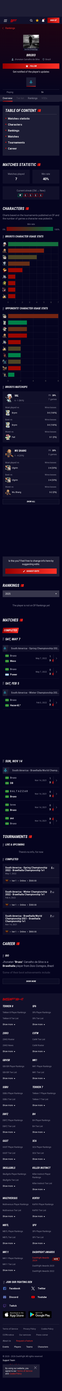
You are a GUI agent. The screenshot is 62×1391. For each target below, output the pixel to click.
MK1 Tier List (38, 1072)
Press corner (42, 1335)
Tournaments (16, 142)
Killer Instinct (41, 1167)
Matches (13, 136)
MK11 (6, 1252)
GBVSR (6, 1060)
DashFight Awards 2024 (40, 1259)
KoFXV (36, 1198)
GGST (5, 1140)
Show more (8, 1024)
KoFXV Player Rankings (43, 1204)
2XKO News (8, 1045)
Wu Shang (20, 450)
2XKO (5, 1033)
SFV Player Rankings (41, 1231)
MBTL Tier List (9, 1237)
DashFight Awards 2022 (43, 1271)
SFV (34, 1225)
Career (12, 148)
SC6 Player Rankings (41, 1147)
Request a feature (24, 1341)
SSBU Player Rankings (13, 1093)
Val (17, 395)
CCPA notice (8, 1335)
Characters (15, 124)
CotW (35, 1033)
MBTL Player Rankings (13, 1231)
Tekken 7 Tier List (40, 1099)
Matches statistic (19, 118)
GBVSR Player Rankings (13, 1066)
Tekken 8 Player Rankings (14, 1012)
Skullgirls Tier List (11, 1180)
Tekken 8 (8, 1006)
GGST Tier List (9, 1153)
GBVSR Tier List (10, 1072)
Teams (29, 1347)
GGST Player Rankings (13, 1147)
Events (6, 1347)
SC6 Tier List (38, 1153)
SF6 (34, 1006)
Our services (25, 1335)
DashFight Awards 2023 (43, 1266)
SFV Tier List (38, 1237)
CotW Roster (38, 1045)
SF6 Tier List (37, 1018)
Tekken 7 (37, 1087)
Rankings (13, 130)
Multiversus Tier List (12, 1210)
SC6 (34, 1140)
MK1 (34, 1060)
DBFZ (5, 1114)
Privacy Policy (29, 1329)
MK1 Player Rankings (42, 1066)
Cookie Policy (47, 1329)
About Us (7, 1341)
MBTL (6, 1225)
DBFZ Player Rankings (13, 1120)
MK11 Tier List (9, 1264)
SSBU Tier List (9, 1099)
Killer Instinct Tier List (42, 1183)
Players (17, 1347)
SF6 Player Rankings (41, 1012)
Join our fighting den (19, 1282)
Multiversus (10, 1198)
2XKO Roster (8, 1039)
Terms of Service (10, 1329)
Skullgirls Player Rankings (14, 1174)
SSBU (5, 1087)
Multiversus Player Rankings (16, 1204)
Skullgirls (9, 1167)
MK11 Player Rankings (13, 1258)
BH (34, 1114)
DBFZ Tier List (9, 1126)
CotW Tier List (38, 1039)
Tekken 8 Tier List (11, 1018)
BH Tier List (37, 1126)
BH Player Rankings (41, 1120)
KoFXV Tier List (39, 1210)
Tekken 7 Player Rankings (44, 1093)
